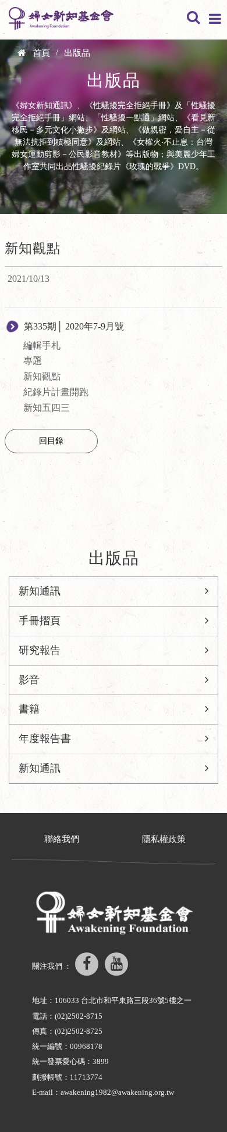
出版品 (77, 53)
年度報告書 (45, 738)
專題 (32, 361)
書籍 (29, 709)
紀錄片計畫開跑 (55, 392)
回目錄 (51, 440)
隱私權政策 (164, 839)
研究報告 (40, 650)
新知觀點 (42, 376)
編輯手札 (42, 345)
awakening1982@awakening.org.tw (117, 1092)
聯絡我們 (61, 839)
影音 (29, 680)
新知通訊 (40, 591)
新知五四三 (46, 408)
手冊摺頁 (40, 620)
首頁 (41, 53)
